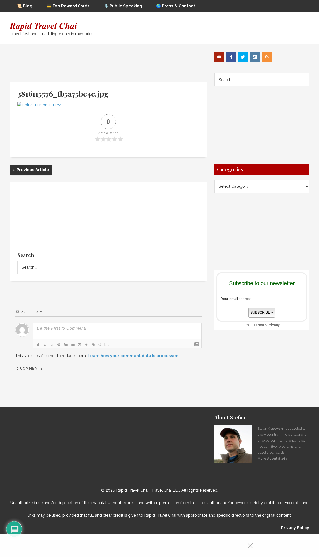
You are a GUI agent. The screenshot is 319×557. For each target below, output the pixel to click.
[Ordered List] (65, 344)
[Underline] (51, 344)
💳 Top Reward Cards (68, 6)
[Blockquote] (79, 344)
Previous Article (31, 169)
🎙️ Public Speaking (123, 6)
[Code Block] (86, 344)
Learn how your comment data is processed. (134, 355)
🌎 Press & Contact (175, 6)
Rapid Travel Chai (43, 25)
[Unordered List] (72, 344)
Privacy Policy (295, 527)
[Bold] (37, 344)
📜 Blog (24, 6)
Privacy (274, 325)
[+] (107, 344)
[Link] (93, 344)
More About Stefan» (275, 458)
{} (100, 344)
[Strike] (58, 344)
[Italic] (44, 344)
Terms (258, 325)
